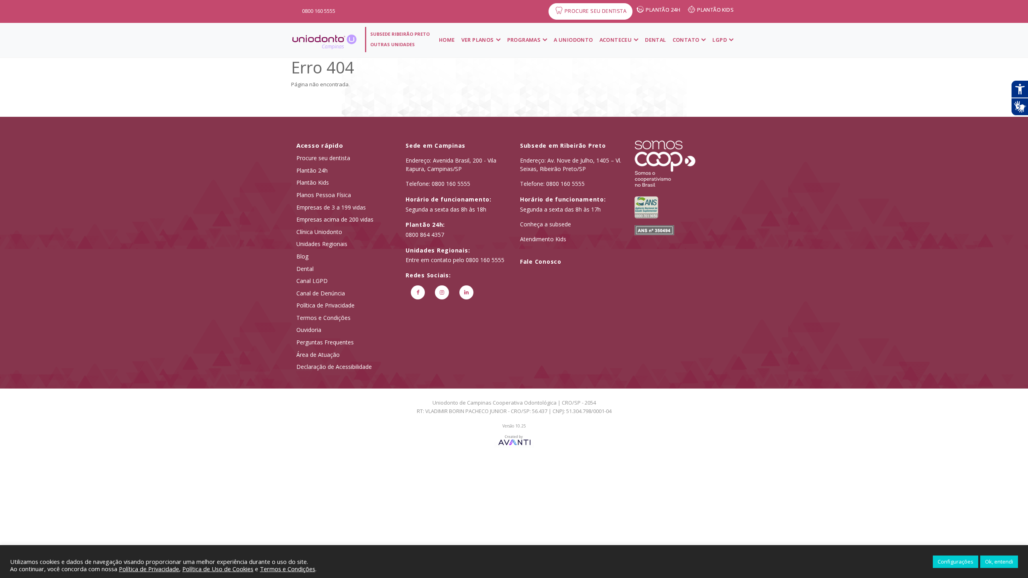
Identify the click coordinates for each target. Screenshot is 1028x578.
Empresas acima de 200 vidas (334, 219)
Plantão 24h (312, 170)
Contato (686, 39)
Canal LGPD (312, 281)
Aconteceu (616, 39)
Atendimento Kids (543, 239)
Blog (302, 256)
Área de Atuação (318, 354)
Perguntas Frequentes (325, 342)
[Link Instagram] (442, 292)
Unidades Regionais (321, 244)
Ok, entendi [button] (999, 561)
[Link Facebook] (418, 292)
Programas (524, 39)
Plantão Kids (312, 182)
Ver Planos (477, 39)
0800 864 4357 (425, 234)
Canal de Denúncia (320, 293)
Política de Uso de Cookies (217, 569)
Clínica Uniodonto (319, 232)
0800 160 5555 (318, 11)
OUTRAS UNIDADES (392, 44)
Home (447, 39)
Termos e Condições (323, 318)
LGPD (719, 39)
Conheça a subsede (545, 224)
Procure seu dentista (323, 158)
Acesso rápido (319, 145)
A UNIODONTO (573, 39)
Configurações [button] (955, 561)
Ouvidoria (308, 330)
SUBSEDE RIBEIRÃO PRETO (400, 34)
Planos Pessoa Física (323, 195)
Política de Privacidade (325, 305)
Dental (655, 39)
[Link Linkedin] (466, 292)
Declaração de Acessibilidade (334, 366)
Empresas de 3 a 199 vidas (331, 207)
